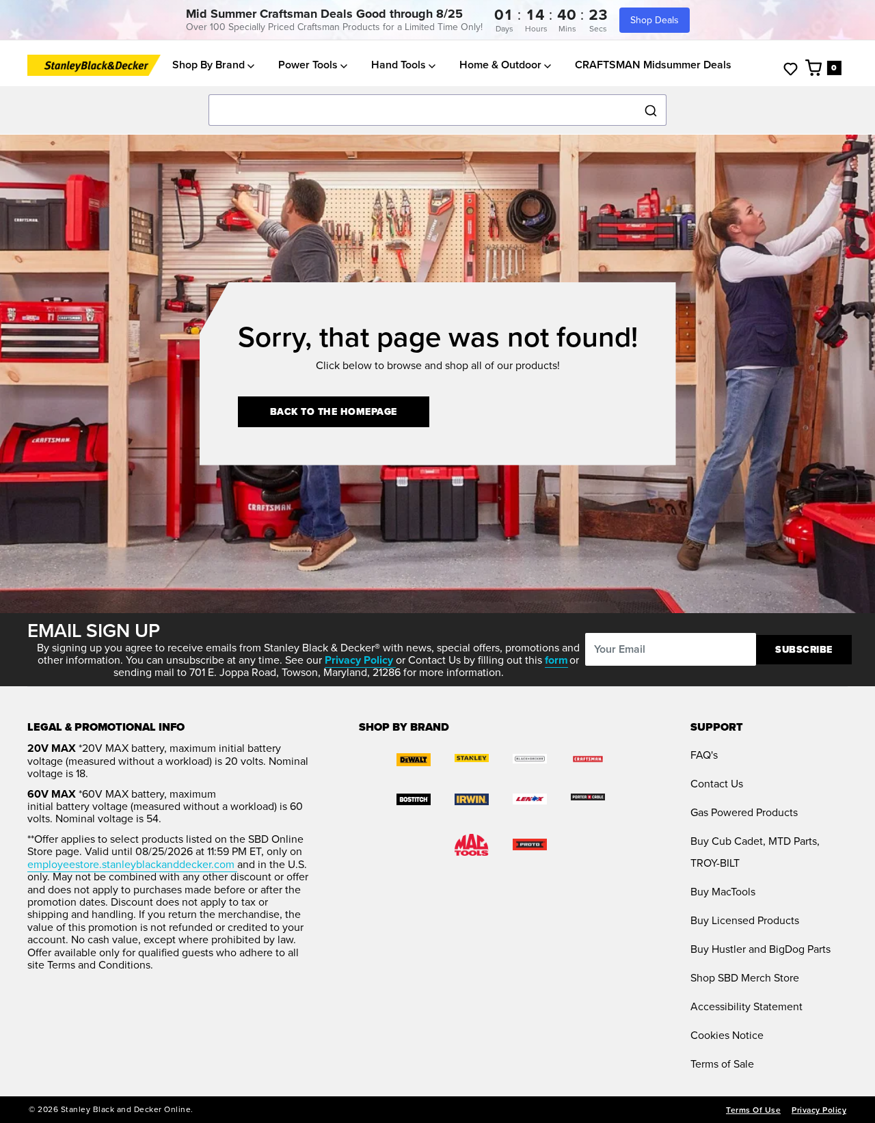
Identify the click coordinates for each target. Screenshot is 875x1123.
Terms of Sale (722, 1064)
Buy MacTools (722, 891)
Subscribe (804, 649)
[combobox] (437, 110)
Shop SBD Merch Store (744, 978)
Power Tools (309, 65)
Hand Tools (400, 65)
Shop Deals (654, 20)
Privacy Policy (819, 1110)
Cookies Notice (727, 1035)
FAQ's (704, 755)
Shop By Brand (209, 65)
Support (716, 727)
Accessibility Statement (746, 1006)
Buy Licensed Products (744, 920)
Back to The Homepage (333, 412)
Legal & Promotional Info (106, 727)
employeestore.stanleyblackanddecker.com (132, 864)
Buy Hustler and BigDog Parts (760, 949)
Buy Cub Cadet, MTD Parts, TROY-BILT (755, 852)
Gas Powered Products (744, 812)
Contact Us (716, 783)
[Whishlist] (790, 68)
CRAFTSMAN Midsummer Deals (653, 65)
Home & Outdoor (501, 65)
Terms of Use (753, 1110)
